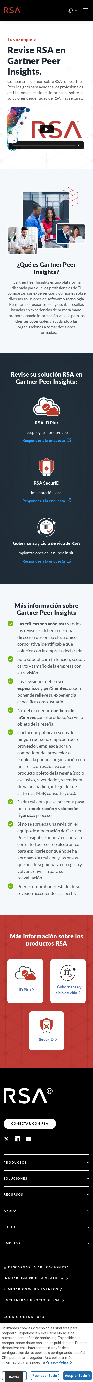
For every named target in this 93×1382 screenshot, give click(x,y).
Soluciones (15, 1178)
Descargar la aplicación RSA (38, 1267)
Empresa (12, 1243)
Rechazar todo (44, 1376)
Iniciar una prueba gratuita (34, 1278)
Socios (11, 1227)
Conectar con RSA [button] (30, 1123)
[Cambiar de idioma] (70, 10)
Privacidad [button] (14, 1376)
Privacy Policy (57, 1362)
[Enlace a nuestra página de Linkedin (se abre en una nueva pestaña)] (17, 1139)
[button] (76, 10)
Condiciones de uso (24, 1316)
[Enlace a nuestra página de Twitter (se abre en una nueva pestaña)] (6, 1139)
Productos (15, 1162)
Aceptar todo (76, 1376)
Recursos (13, 1194)
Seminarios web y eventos (31, 1289)
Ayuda (10, 1210)
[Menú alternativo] (85, 10)
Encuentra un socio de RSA (32, 1300)
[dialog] (46, 1353)
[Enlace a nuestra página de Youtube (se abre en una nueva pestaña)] (28, 1139)
